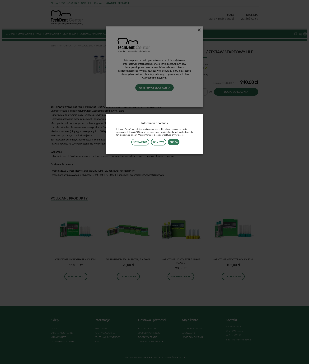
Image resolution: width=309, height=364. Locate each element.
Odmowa (158, 142)
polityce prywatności (173, 135)
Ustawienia (140, 142)
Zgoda (174, 142)
